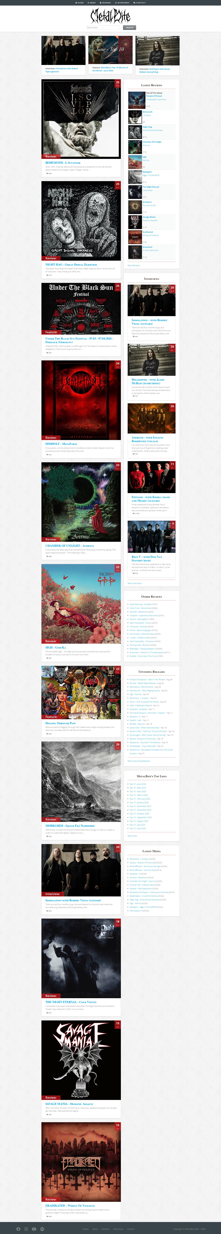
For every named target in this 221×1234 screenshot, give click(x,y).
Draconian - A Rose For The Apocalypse (147, 652)
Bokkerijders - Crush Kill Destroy (144, 895)
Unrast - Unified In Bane (140, 637)
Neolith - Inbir (136, 720)
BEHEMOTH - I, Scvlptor (62, 162)
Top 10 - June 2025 (138, 828)
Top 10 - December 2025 (140, 806)
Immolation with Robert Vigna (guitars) (73, 900)
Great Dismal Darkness (153, 130)
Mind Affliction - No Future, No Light (145, 866)
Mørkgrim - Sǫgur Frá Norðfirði (143, 907)
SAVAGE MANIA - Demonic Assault (69, 1104)
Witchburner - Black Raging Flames (145, 690)
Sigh (145, 156)
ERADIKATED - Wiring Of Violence (70, 1205)
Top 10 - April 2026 (138, 791)
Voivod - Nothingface (139, 619)
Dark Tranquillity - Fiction (140, 622)
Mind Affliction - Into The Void (142, 870)
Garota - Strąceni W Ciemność (143, 738)
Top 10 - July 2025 (137, 824)
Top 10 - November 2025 (140, 809)
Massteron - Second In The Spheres (145, 742)
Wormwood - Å (136, 910)
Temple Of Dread (154, 95)
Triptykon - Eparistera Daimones (144, 615)
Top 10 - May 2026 (138, 787)
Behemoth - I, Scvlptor (139, 698)
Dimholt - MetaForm (138, 611)
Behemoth (148, 111)
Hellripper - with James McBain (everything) (148, 381)
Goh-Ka (146, 160)
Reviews (106, 3)
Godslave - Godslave (138, 709)
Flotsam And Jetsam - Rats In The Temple (147, 679)
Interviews (123, 3)
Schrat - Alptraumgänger (140, 630)
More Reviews (134, 265)
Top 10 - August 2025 (139, 821)
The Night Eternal (151, 186)
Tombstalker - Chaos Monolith (143, 746)
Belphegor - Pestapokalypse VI (143, 648)
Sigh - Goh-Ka (135, 694)
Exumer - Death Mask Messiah (143, 683)
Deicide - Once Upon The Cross (143, 656)
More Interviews (135, 583)
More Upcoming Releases (139, 760)
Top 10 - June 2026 (138, 784)
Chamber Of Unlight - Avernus (143, 881)
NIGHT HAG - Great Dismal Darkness (71, 264)
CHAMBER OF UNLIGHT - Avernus (69, 545)
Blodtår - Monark (137, 723)
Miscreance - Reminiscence (141, 686)
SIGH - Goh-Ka (55, 647)
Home (80, 3)
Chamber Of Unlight (152, 141)
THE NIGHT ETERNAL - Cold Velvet (70, 1002)
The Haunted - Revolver (140, 645)
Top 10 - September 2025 (141, 817)
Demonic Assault (150, 220)
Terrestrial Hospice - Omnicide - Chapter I (148, 712)
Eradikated (148, 232)
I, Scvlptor (147, 115)
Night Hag (147, 126)
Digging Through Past (60, 723)
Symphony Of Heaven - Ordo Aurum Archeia (149, 892)
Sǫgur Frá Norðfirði (151, 175)
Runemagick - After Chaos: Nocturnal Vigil (148, 735)
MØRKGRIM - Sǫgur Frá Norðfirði (70, 825)
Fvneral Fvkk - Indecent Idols (142, 884)
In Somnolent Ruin (151, 250)
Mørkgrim (147, 171)
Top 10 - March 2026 (139, 795)
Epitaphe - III (135, 716)
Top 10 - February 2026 (140, 798)
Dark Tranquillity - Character (142, 641)
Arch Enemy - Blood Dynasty (142, 633)
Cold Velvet (147, 190)
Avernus (146, 145)
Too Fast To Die (149, 205)
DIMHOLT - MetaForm (61, 444)
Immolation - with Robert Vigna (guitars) (149, 322)
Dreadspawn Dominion (156, 99)
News (92, 3)
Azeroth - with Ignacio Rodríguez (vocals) (147, 439)
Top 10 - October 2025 (139, 813)
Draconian (147, 247)
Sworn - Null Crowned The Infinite (144, 701)
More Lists (132, 835)
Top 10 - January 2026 (139, 802)
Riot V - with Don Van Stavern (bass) (147, 558)
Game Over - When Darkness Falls (144, 727)
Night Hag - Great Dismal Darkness (145, 899)
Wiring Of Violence (151, 235)
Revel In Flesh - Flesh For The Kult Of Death (148, 731)
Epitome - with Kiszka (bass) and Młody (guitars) (151, 499)
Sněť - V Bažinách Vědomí (141, 705)
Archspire (147, 202)
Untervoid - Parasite (138, 626)
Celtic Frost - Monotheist (140, 608)
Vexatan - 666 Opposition (141, 888)
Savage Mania (149, 217)
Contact (140, 3)
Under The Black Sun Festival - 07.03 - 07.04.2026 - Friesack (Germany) (79, 340)
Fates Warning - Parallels (140, 604)
